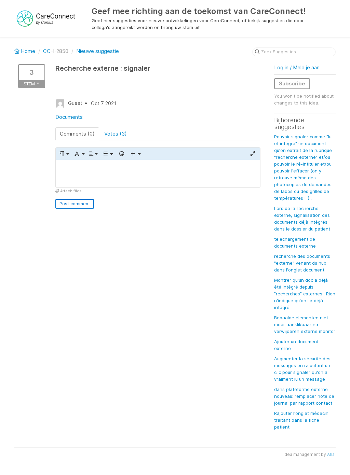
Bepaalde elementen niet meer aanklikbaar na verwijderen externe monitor (304, 324)
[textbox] (158, 173)
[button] (64, 153)
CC (47, 51)
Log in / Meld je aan (297, 67)
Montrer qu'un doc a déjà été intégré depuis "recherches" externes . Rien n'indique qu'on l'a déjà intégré (304, 293)
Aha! (331, 454)
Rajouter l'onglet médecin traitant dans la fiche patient (301, 420)
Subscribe (292, 83)
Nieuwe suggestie (97, 51)
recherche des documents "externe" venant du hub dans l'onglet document (302, 263)
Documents (69, 117)
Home (28, 51)
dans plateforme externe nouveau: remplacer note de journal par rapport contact (304, 396)
